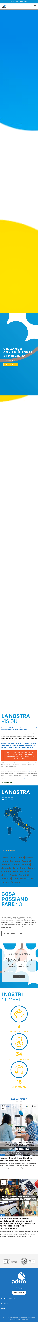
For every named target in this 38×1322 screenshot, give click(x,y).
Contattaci (10, 365)
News (2, 1155)
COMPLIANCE (19, 1292)
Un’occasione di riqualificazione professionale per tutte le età (16, 1159)
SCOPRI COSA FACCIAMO (13, 933)
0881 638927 (23, 1)
